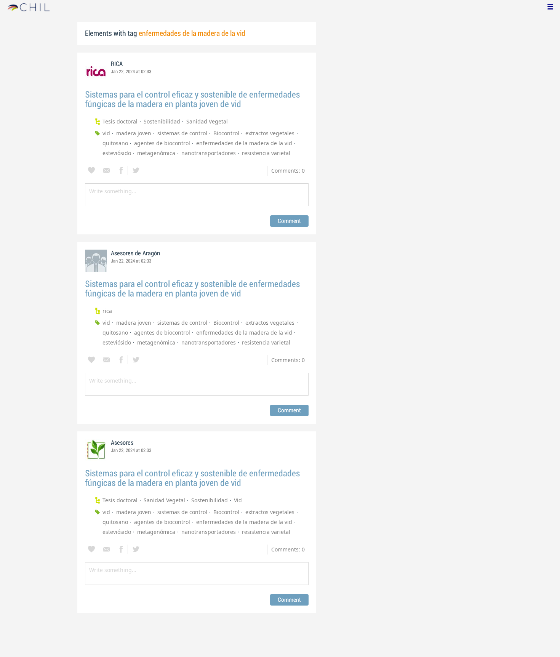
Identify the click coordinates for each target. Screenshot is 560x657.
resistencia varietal (266, 153)
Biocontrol (226, 133)
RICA (117, 64)
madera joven (133, 133)
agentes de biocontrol (162, 143)
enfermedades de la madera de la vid (244, 143)
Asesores (122, 442)
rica (107, 310)
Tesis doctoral (120, 121)
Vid (238, 500)
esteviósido (116, 153)
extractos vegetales (269, 133)
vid (106, 133)
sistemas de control (182, 133)
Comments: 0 (288, 170)
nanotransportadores (208, 153)
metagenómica (156, 153)
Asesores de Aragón (135, 253)
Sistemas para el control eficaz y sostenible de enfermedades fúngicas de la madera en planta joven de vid (192, 99)
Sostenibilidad (162, 121)
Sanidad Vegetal (207, 121)
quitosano (115, 143)
